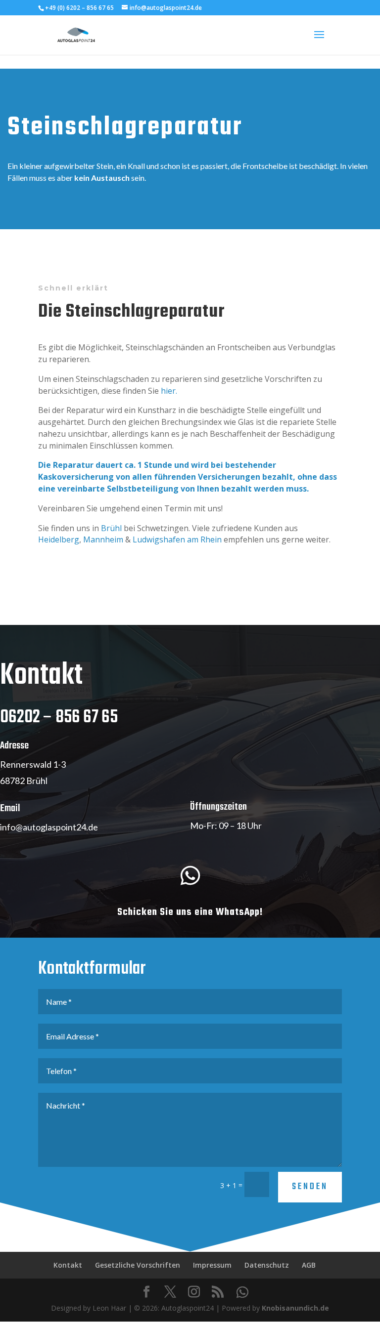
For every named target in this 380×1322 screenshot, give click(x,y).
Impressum (212, 1265)
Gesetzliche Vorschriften (137, 1265)
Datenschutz (266, 1265)
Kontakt (67, 1265)
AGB (309, 1265)
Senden (310, 1187)
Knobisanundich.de (295, 1308)
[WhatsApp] (242, 1292)
